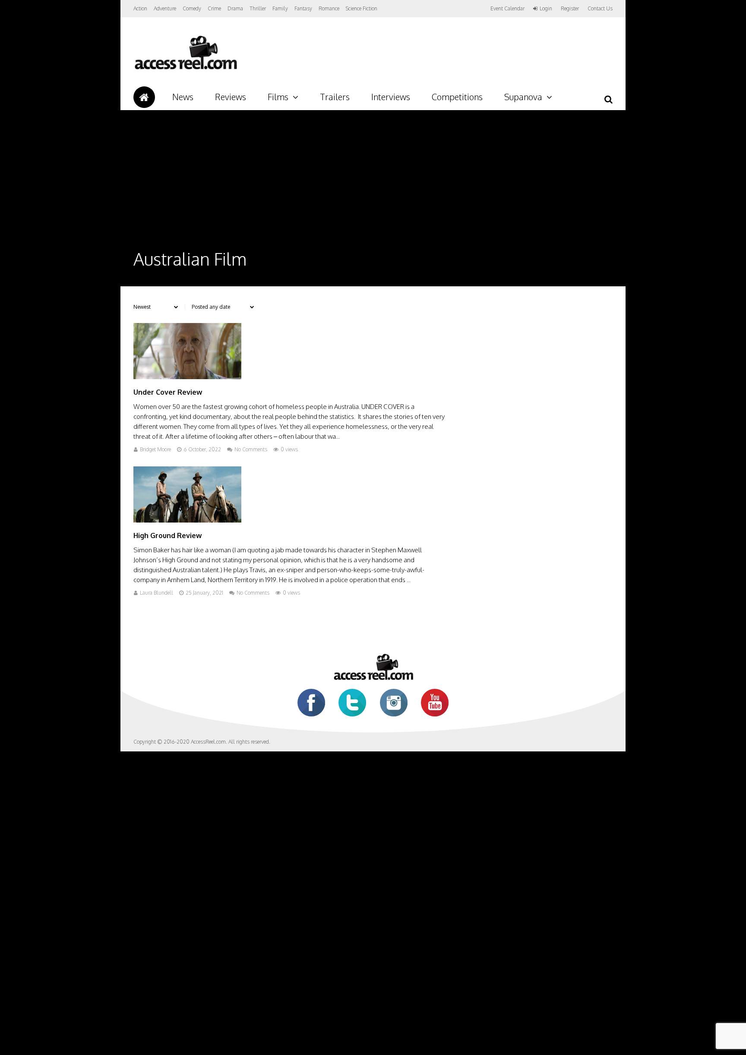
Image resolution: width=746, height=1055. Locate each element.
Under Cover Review (167, 392)
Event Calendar (507, 8)
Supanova (523, 96)
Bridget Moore (155, 449)
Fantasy (303, 8)
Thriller (258, 8)
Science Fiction (361, 8)
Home (144, 97)
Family (280, 8)
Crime (214, 8)
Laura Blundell (156, 592)
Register (570, 8)
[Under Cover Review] (187, 376)
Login (546, 8)
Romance (329, 8)
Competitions (457, 96)
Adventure (165, 8)
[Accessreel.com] (185, 69)
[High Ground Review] (187, 520)
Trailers (335, 96)
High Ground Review (167, 535)
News (182, 96)
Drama (235, 8)
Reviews (230, 96)
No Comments (250, 449)
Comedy (192, 8)
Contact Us (600, 8)
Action (140, 8)
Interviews (390, 96)
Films (278, 96)
